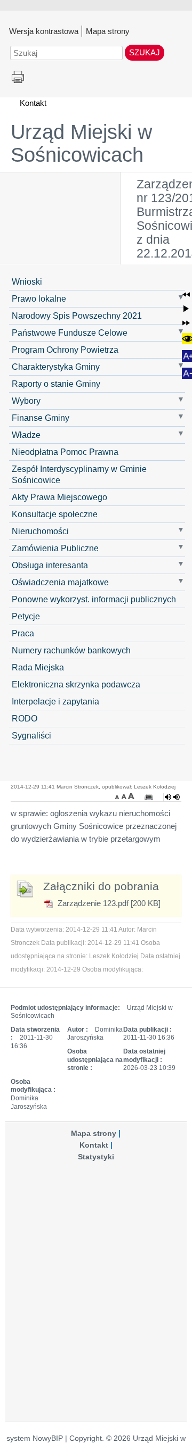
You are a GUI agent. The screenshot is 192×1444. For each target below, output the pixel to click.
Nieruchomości (40, 531)
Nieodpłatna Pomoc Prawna (65, 452)
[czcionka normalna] (125, 796)
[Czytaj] (172, 797)
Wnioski (27, 281)
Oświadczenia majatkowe (60, 582)
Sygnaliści (31, 735)
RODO (24, 718)
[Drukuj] (149, 797)
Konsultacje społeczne (55, 514)
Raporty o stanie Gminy (56, 383)
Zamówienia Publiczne (55, 548)
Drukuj (18, 77)
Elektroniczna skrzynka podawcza (76, 684)
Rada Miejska (38, 667)
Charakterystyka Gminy (56, 366)
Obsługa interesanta (50, 565)
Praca (23, 633)
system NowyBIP (34, 1438)
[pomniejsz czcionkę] (118, 796)
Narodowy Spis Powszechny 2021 (77, 315)
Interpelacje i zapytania (55, 701)
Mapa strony (108, 31)
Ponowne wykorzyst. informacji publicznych (94, 599)
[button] (186, 295)
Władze (26, 434)
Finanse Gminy (40, 417)
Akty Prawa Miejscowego (59, 497)
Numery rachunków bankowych (71, 650)
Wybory (26, 400)
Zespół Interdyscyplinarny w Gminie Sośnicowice (79, 474)
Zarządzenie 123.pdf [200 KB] (108, 903)
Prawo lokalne (39, 298)
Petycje (26, 616)
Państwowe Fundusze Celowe (69, 332)
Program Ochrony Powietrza (65, 349)
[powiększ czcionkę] (131, 796)
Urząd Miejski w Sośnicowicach (81, 143)
